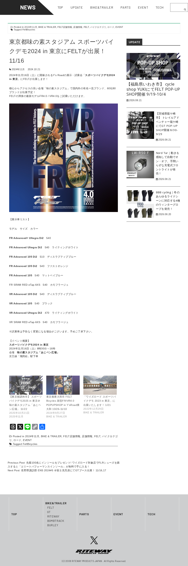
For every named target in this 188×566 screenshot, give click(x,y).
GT (49, 512)
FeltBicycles (28, 29)
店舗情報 (77, 27)
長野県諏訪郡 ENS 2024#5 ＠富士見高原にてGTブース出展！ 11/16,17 (63, 470)
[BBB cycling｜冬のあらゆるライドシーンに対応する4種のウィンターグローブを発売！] (140, 203)
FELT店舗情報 (64, 27)
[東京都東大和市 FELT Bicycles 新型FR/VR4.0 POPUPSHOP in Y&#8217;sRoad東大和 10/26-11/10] (63, 385)
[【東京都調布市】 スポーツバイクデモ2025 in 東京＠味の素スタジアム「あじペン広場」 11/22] (26, 385)
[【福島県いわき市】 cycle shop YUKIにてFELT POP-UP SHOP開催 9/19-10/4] (153, 66)
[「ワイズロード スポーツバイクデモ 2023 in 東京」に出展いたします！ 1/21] (100, 385)
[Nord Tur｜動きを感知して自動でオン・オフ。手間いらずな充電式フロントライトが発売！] (140, 164)
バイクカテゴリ (98, 27)
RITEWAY (53, 516)
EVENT (119, 27)
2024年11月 (30, 27)
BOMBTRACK (55, 520)
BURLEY (52, 525)
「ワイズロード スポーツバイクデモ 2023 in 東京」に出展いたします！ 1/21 (99, 400)
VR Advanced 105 (20, 303)
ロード (110, 27)
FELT (86, 27)
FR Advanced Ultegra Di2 (25, 247)
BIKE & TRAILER (47, 27)
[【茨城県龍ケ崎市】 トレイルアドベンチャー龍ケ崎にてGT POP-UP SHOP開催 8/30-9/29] (140, 124)
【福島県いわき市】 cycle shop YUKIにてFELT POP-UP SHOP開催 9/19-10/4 (153, 89)
